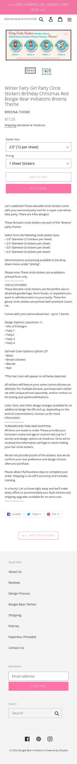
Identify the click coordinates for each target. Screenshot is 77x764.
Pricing (10, 155)
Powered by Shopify (56, 750)
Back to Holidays (41, 535)
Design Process (19, 593)
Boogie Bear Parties (22, 604)
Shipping (10, 125)
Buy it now (38, 188)
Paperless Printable (22, 637)
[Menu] (69, 19)
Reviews (14, 583)
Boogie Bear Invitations (31, 750)
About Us (15, 572)
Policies (14, 626)
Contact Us (16, 648)
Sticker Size (12, 139)
